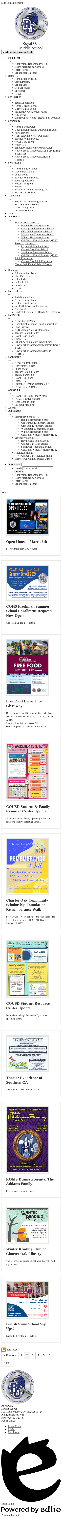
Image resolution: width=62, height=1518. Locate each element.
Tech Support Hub (24, 102)
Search (18, 468)
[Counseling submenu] (9, 199)
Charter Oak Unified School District (33, 264)
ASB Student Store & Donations (32, 135)
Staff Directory (22, 81)
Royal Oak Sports (24, 183)
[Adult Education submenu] (33, 259)
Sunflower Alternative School (36, 252)
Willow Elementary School (35, 237)
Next (6, 1362)
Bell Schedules (22, 87)
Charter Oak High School (34, 249)
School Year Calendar (26, 72)
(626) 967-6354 (17, 1414)
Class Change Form (25, 207)
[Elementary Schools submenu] (37, 223)
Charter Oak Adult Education (36, 261)
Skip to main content (12, 2)
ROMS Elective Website (27, 204)
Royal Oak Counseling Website (31, 201)
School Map (21, 84)
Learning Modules (24, 210)
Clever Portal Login (25, 171)
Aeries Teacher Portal (26, 105)
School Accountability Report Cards (33, 147)
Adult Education (23, 258)
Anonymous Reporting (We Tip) (31, 63)
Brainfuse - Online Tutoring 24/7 (32, 189)
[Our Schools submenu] (9, 220)
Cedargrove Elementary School (37, 228)
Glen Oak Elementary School (36, 231)
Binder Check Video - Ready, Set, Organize (37, 117)
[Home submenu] (16, 76)
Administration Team (26, 78)
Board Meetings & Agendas (29, 66)
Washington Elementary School (37, 234)
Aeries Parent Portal (25, 126)
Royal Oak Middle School (35, 246)
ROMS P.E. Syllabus (26, 192)
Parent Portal (21, 69)
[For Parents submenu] (9, 124)
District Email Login (25, 108)
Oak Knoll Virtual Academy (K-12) (39, 240)
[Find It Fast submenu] (9, 61)
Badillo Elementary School (35, 225)
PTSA (18, 93)
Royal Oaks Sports (24, 141)
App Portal (20, 114)
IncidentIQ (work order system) (31, 111)
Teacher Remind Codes (27, 138)
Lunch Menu (21, 174)
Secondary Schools (25, 243)
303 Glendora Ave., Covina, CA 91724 (21, 1411)
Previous (11, 1355)
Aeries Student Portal (26, 168)
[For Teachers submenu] (9, 100)
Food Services (22, 132)
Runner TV (21, 144)
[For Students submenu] (9, 166)
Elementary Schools (25, 222)
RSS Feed (12, 1349)
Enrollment (20, 90)
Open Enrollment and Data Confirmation (36, 129)
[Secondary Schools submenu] (36, 244)
